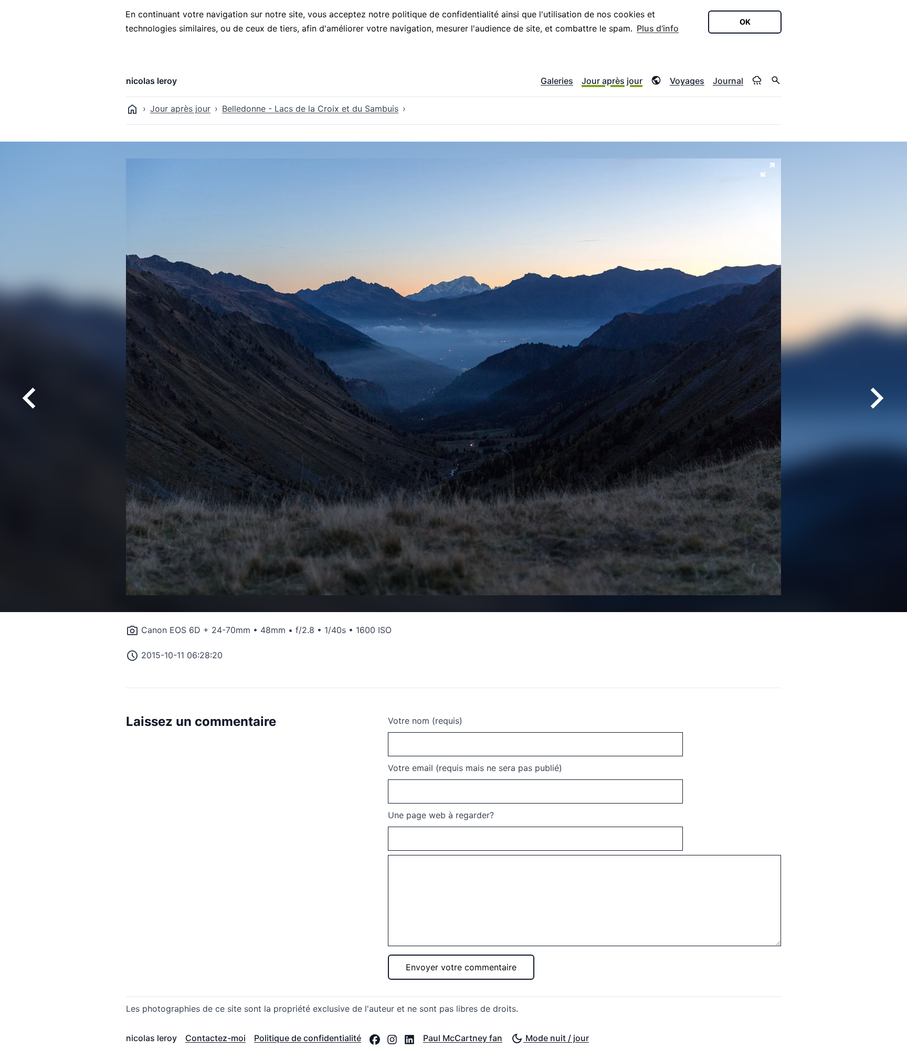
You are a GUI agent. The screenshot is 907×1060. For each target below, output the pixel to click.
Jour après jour (612, 81)
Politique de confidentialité (307, 1038)
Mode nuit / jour (556, 1038)
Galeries (557, 81)
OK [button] (745, 21)
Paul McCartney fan (462, 1038)
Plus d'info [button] (658, 28)
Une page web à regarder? (441, 815)
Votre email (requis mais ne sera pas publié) (475, 768)
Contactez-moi (215, 1038)
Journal (728, 81)
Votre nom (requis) (425, 720)
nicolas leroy (151, 81)
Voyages (687, 81)
